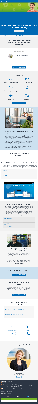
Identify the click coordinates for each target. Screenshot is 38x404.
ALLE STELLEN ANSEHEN (19, 67)
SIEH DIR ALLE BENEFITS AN (19, 103)
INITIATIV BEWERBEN (18, 294)
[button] (11, 81)
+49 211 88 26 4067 (19, 376)
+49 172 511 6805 (19, 377)
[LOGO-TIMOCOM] (4, 1)
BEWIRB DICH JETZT (19, 31)
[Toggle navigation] (36, 1)
